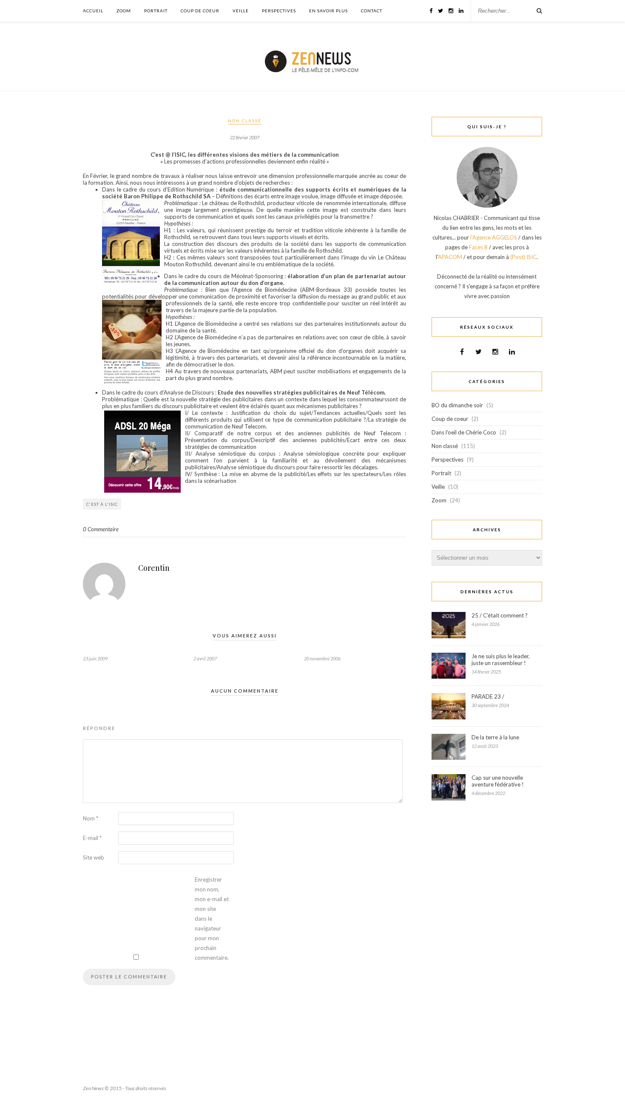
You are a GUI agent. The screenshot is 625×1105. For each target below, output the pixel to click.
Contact (371, 10)
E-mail (92, 837)
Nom (90, 818)
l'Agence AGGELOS (493, 237)
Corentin (154, 568)
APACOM (450, 257)
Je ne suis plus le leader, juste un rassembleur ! (501, 659)
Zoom (123, 10)
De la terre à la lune (495, 737)
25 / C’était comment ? (500, 615)
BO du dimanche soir (457, 405)
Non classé (244, 120)
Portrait (156, 10)
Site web (93, 857)
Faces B (478, 247)
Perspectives (279, 10)
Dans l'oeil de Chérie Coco (464, 432)
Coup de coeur (200, 10)
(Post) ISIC (523, 257)
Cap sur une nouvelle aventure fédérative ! (498, 781)
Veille (241, 10)
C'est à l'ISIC (102, 504)
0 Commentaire (101, 529)
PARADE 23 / (488, 696)
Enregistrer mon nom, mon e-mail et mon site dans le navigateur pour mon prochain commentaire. (212, 918)
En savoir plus (328, 10)
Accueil (93, 10)
